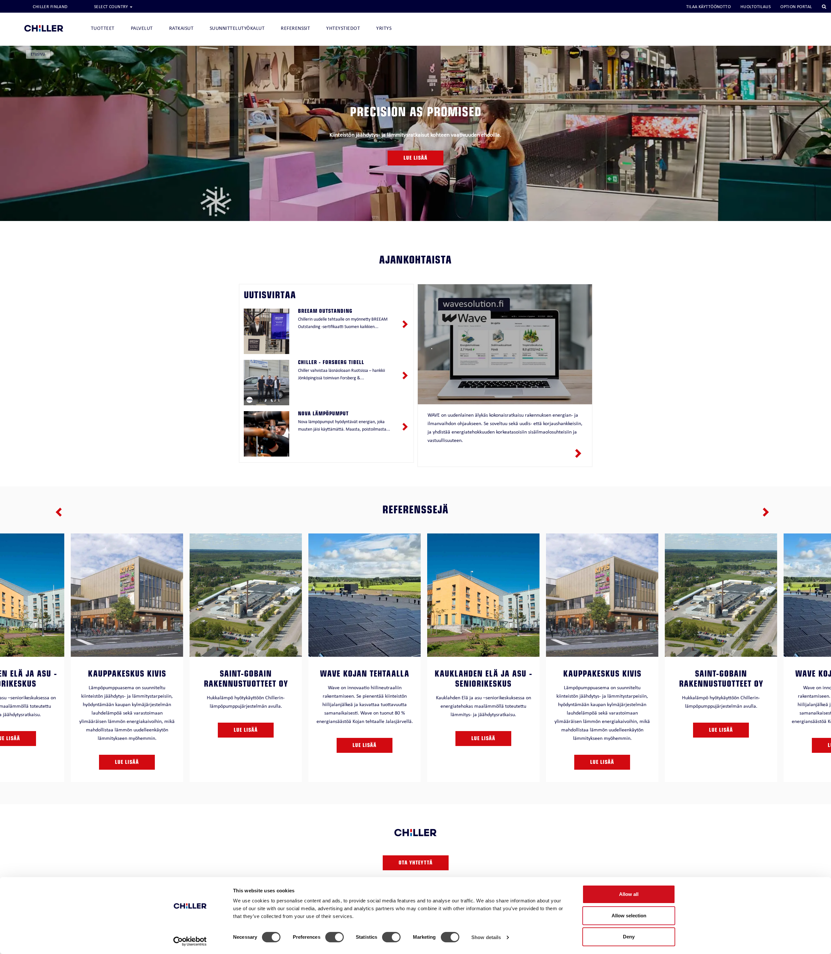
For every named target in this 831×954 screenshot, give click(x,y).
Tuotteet (103, 28)
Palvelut (142, 28)
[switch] (334, 937)
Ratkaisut (181, 28)
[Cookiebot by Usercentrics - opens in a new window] (190, 941)
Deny (629, 936)
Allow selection (629, 915)
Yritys (383, 28)
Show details (486, 937)
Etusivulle (44, 17)
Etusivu (38, 54)
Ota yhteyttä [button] (416, 863)
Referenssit (295, 28)
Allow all (629, 894)
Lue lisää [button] (415, 159)
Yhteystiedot (343, 28)
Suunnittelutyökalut (237, 28)
